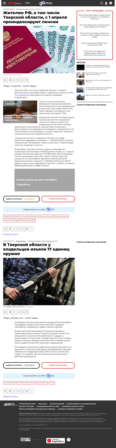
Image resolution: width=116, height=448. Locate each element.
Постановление (21, 95)
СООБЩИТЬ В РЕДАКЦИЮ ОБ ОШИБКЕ (70, 409)
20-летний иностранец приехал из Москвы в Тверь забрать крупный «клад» (94, 35)
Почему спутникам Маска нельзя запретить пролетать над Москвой (98, 66)
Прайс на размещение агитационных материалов (37, 409)
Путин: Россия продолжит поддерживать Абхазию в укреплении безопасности (95, 53)
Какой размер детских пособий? (36, 179)
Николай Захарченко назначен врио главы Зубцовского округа (95, 26)
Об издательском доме (27, 404)
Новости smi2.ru (10, 234)
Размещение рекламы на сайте (48, 406)
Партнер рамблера (38, 439)
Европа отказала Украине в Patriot (98, 95)
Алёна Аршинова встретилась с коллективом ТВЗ (94, 44)
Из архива (29, 306)
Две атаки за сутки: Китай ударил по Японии (98, 81)
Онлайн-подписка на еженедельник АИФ (81, 404)
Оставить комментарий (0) (58, 199)
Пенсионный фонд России (12, 75)
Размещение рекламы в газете (73, 406)
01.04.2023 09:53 (8, 9)
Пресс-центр (42, 404)
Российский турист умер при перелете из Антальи (96, 73)
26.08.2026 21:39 (8, 241)
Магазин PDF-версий (57, 404)
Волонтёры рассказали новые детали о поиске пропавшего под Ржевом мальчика (94, 17)
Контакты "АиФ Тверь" (26, 406)
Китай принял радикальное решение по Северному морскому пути (99, 88)
